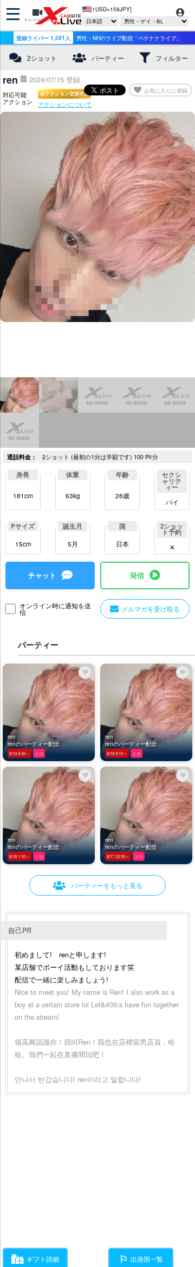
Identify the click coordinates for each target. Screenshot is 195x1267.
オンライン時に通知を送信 (55, 608)
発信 (137, 575)
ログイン (180, 19)
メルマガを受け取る (150, 608)
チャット (42, 575)
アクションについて (65, 104)
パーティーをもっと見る (106, 885)
